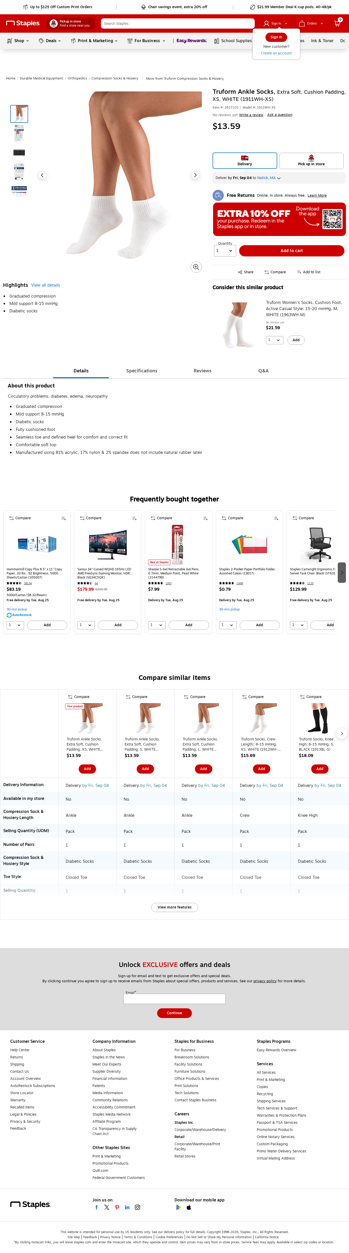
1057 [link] (169, 583)
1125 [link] (310, 583)
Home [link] (11, 78)
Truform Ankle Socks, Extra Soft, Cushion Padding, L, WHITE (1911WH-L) (200, 744)
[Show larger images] (196, 267)
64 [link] (96, 583)
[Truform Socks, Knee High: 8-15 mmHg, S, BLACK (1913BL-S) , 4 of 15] (320, 719)
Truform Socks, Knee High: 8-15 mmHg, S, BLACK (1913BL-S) (316, 744)
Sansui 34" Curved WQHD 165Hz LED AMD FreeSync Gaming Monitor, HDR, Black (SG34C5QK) (104, 573)
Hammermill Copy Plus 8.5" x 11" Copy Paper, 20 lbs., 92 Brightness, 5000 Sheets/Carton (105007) (34, 573)
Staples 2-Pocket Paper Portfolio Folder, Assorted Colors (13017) (247, 571)
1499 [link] (240, 583)
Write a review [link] (251, 115)
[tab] (81, 370)
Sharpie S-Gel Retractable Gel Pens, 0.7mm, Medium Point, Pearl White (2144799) (174, 573)
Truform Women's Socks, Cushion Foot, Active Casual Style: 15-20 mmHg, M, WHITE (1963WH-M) (304, 309)
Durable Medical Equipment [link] (41, 78)
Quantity (225, 243)
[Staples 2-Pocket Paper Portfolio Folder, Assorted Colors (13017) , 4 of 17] (249, 544)
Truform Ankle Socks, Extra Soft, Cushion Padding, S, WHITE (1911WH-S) (142, 744)
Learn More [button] (317, 195)
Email (130, 993)
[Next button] (195, 175)
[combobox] (178, 23)
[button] (249, 23)
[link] (58, 7)
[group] (37, 572)
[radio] (245, 160)
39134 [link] (28, 583)
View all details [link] (45, 285)
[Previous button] (42, 175)
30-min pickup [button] (17, 609)
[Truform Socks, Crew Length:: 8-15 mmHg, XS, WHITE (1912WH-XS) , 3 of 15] (261, 719)
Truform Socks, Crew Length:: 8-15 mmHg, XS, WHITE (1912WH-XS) (259, 744)
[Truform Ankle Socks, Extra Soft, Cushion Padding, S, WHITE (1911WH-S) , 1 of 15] (145, 719)
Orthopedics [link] (77, 78)
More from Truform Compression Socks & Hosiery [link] (185, 78)
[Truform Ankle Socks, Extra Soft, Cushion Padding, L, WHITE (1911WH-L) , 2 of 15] (203, 719)
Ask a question (279, 114)
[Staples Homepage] (23, 23)
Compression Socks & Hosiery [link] (114, 78)
